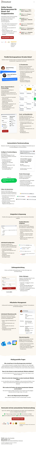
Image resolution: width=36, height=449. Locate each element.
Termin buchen (9, 288)
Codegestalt (7, 442)
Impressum (21, 440)
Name (3, 120)
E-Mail (9, 439)
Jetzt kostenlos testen (7, 37)
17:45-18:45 (22, 94)
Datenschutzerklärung (14, 440)
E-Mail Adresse (4, 116)
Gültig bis (3, 284)
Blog (9, 438)
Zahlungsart (4, 124)
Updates (6, 438)
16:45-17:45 (22, 93)
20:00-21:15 (29, 89)
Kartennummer (4, 277)
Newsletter (12, 438)
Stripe (28, 282)
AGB (9, 440)
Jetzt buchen (5, 131)
